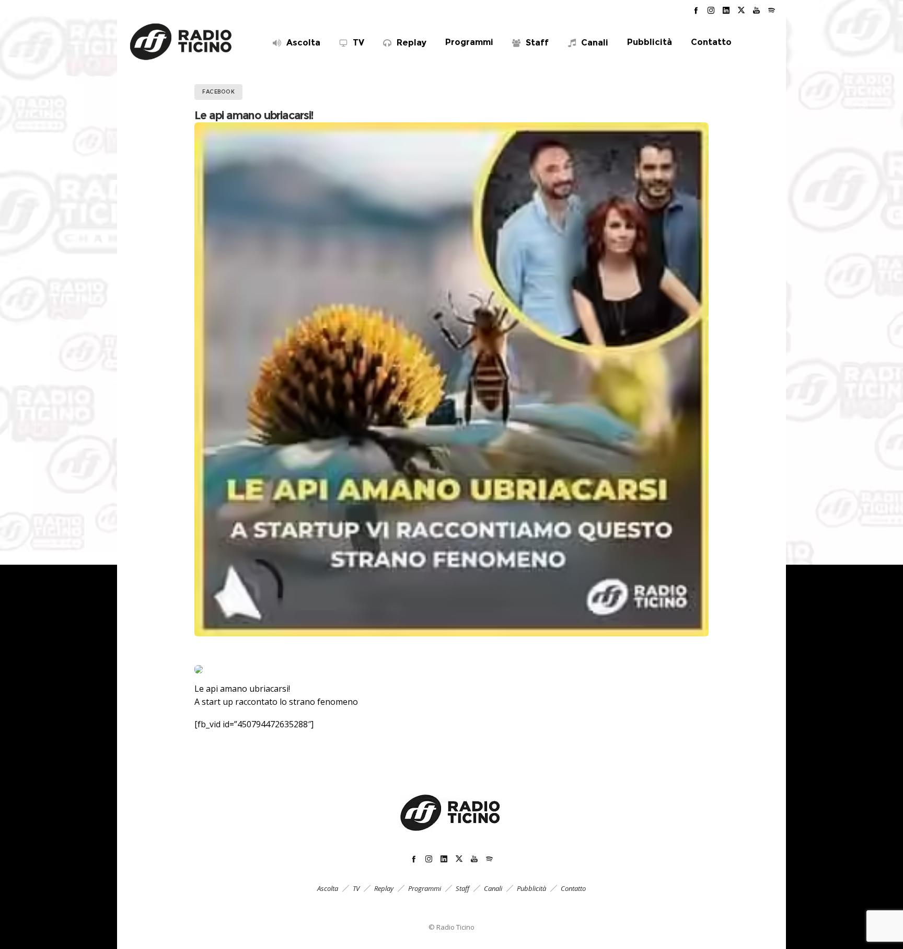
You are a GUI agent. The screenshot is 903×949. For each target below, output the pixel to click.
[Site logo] (181, 42)
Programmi (424, 888)
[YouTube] (756, 10)
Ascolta (327, 888)
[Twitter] (741, 10)
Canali (493, 888)
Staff (462, 888)
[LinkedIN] (726, 10)
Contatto (573, 888)
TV (356, 888)
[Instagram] (711, 10)
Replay (383, 888)
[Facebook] (695, 10)
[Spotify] (771, 10)
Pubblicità (531, 888)
